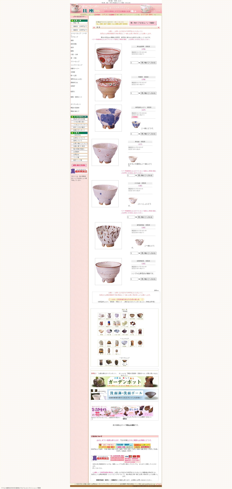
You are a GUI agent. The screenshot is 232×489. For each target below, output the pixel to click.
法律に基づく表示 (78, 146)
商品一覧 (75, 23)
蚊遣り (73, 91)
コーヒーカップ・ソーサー (79, 34)
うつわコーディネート (80, 124)
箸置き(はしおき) (76, 79)
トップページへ (113, 484)
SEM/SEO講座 (14, 488)
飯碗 (72, 51)
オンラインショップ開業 (33, 488)
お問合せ (75, 154)
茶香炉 (73, 86)
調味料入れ (74, 82)
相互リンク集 (77, 160)
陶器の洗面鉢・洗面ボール (136, 373)
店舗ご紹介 (87, 484)
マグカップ (74, 37)
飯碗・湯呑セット (76, 97)
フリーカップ (75, 61)
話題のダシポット (78, 130)
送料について (77, 140)
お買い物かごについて (80, 143)
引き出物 (123, 440)
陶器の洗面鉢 (75, 108)
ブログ (22, 488)
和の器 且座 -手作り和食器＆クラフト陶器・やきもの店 (116, 2)
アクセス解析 (5, 488)
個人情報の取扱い (78, 149)
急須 (72, 47)
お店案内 (75, 152)
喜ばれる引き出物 (78, 119)
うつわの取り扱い (78, 122)
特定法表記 (130, 484)
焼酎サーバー (75, 68)
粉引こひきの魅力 (78, 127)
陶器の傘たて (75, 111)
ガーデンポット (76, 104)
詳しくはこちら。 (98, 468)
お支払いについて (78, 138)
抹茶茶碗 (73, 44)
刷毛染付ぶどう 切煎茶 (106, 302)
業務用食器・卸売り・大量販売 (106, 480)
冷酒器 (73, 72)
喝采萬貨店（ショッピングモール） (111, 474)
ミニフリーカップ (76, 65)
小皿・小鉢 (74, 54)
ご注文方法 (76, 135)
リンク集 (75, 157)
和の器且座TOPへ (80, 16)
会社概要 (123, 484)
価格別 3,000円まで (79, 30)
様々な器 (73, 75)
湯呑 (100, 27)
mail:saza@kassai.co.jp (148, 484)
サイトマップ (103, 484)
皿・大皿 (73, 58)
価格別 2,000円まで (79, 26)
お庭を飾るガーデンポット (107, 373)
